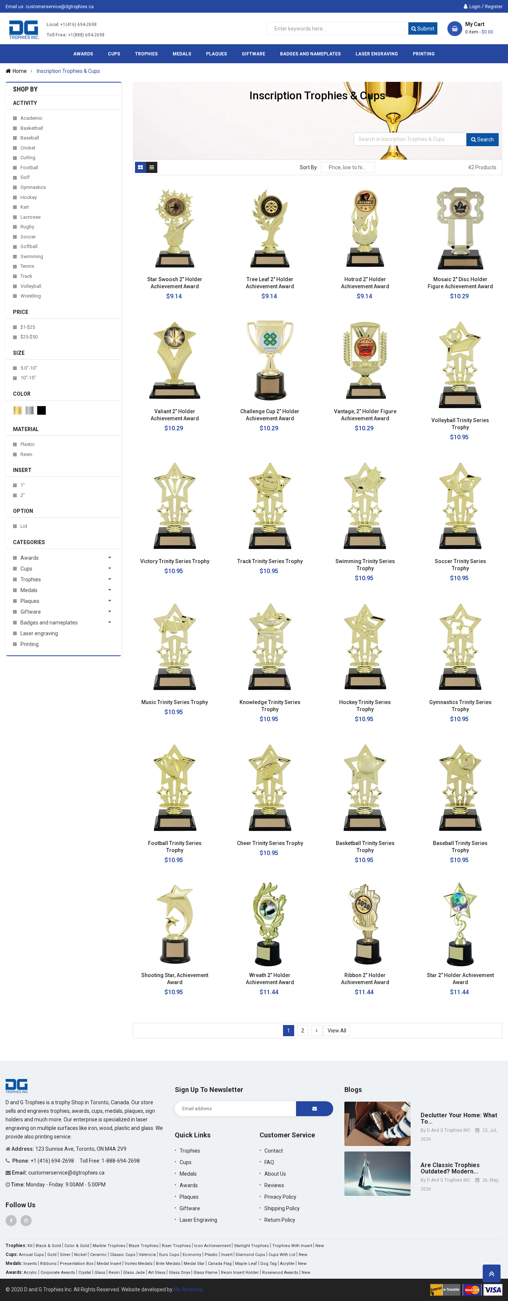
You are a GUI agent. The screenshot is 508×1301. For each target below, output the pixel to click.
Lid (23, 526)
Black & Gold (48, 1245)
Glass (99, 1272)
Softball (29, 246)
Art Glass (156, 1272)
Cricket (27, 148)
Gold (52, 1254)
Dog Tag (268, 1263)
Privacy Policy (280, 1197)
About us (275, 1174)
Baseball (29, 138)
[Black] (41, 410)
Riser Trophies (176, 1245)
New (319, 1245)
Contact (273, 1151)
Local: (52, 24)
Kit (30, 1245)
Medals (29, 590)
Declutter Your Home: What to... (459, 1118)
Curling (27, 157)
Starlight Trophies (251, 1245)
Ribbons (48, 1263)
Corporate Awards (58, 1272)
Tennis (27, 266)
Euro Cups (169, 1254)
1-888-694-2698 (121, 1161)
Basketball (31, 128)
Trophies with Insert (292, 1245)
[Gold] (17, 410)
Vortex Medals (138, 1263)
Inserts (30, 1263)
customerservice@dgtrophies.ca (60, 6)
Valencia (147, 1254)
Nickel (80, 1254)
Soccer (28, 237)
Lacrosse (30, 217)
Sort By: (309, 167)
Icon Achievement (212, 1245)
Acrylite (287, 1263)
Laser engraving (39, 633)
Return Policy (279, 1220)
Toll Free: (56, 35)
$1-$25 (27, 327)
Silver (65, 1254)
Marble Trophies (109, 1245)
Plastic (27, 444)
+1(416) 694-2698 (78, 24)
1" (22, 485)
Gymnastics (33, 187)
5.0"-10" (28, 368)
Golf (25, 177)
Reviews (274, 1185)
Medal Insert (109, 1263)
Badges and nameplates (49, 623)
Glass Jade (134, 1272)
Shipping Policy (282, 1208)
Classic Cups (122, 1254)
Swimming (31, 256)
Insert (226, 1254)
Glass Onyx (179, 1272)
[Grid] (140, 167)
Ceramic (98, 1254)
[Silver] (29, 410)
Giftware (30, 612)
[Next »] (316, 1030)
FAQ (269, 1162)
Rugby (27, 226)
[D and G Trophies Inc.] (17, 1086)
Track (26, 276)
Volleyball (30, 286)
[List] (151, 167)
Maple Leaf (246, 1263)
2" (22, 495)
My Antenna (188, 1289)
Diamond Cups (250, 1254)
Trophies (30, 579)
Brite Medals (168, 1263)
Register (493, 6)
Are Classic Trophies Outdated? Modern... (450, 1168)
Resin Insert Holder (240, 1272)
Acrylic (30, 1272)
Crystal (84, 1272)
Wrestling (30, 296)
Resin (26, 454)
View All (337, 1031)
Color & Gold (76, 1245)
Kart (24, 207)
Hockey (28, 197)
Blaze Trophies (143, 1245)
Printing (29, 644)
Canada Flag (220, 1263)
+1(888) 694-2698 (86, 35)
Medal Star (194, 1263)
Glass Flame (205, 1272)
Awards (29, 558)
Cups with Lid (282, 1254)
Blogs (353, 1089)
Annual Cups (31, 1254)
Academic (31, 118)
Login (474, 6)
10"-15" (28, 377)
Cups (26, 569)
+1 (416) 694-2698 (52, 1161)
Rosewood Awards (280, 1272)
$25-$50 (29, 337)
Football (29, 167)
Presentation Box (76, 1263)
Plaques (29, 601)
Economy (192, 1254)
